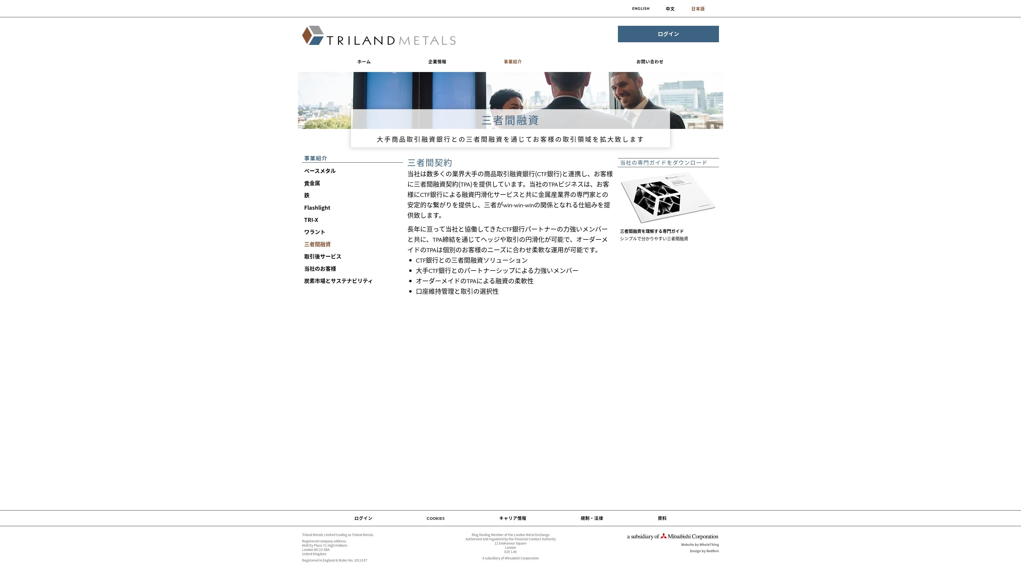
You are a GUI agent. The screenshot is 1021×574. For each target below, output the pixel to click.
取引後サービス (322, 256)
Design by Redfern (704, 550)
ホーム (364, 61)
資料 (662, 518)
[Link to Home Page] (379, 35)
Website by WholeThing (700, 544)
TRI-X (311, 219)
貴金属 (312, 183)
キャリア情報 (512, 518)
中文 (670, 8)
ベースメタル (320, 171)
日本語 (698, 8)
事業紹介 (513, 61)
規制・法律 (592, 518)
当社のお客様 (320, 268)
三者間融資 (317, 244)
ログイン (668, 34)
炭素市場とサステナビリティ (338, 281)
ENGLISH (641, 8)
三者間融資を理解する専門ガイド (652, 231)
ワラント (314, 232)
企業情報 (437, 61)
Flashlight (317, 207)
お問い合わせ (650, 61)
